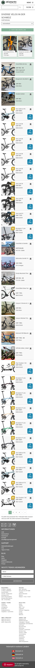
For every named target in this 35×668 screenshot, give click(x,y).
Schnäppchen (4, 607)
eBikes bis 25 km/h (5, 619)
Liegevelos (21, 608)
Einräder (21, 613)
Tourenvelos (4, 605)
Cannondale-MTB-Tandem (10, 52)
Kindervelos (4, 608)
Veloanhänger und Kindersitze (26, 623)
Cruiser (20, 611)
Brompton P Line (20, 378)
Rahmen (21, 595)
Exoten (20, 604)
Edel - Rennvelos (23, 589)
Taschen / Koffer (23, 632)
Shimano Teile (22, 631)
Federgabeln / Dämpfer (24, 622)
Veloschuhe (21, 640)
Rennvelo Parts (22, 626)
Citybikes (3, 604)
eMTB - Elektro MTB (6, 622)
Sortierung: (5, 20)
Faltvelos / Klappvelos (24, 610)
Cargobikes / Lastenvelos (7, 611)
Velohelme (21, 638)
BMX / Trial (21, 607)
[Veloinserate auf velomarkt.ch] (8, 2)
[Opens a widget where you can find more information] (8, 664)
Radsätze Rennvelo (23, 620)
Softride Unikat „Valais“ (22, 348)
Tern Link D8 (19, 124)
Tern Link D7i (19, 213)
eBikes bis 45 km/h (5, 620)
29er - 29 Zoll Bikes (5, 599)
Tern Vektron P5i (20, 109)
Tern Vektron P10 (21, 482)
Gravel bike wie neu (21, 64)
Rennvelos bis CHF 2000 (24, 590)
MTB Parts (21, 625)
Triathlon (21, 592)
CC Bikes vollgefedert (6, 590)
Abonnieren (17, 581)
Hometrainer (22, 637)
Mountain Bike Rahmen (6, 598)
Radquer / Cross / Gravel (25, 596)
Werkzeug (21, 635)
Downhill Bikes (4, 592)
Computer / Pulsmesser (24, 629)
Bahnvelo (21, 614)
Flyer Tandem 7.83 (21, 363)
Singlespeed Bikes (5, 610)
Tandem (21, 605)
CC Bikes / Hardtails (6, 589)
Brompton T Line (20, 228)
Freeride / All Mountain (6, 593)
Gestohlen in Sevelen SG (23, 243)
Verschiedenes (22, 634)
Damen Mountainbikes (6, 596)
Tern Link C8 (19, 183)
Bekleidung (21, 628)
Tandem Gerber (20, 94)
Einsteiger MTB (5, 595)
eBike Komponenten (23, 641)
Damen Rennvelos (23, 593)
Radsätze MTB (22, 619)
